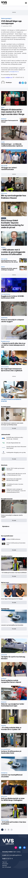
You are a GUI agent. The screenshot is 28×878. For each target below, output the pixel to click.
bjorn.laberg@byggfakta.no (14, 855)
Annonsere (5, 863)
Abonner (4, 865)
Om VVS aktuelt (6, 867)
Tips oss (4, 862)
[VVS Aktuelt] (4, 2)
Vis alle (14, 428)
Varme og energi (6, 18)
